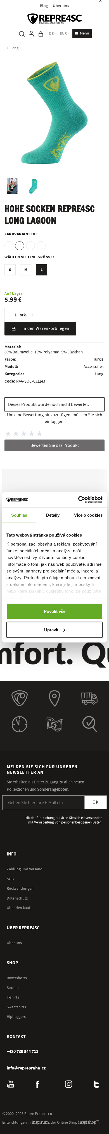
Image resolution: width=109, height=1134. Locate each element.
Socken (13, 987)
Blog (44, 5)
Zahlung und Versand (24, 868)
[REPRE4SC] (54, 18)
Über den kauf (18, 907)
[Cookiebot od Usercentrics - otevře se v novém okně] (78, 499)
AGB (10, 878)
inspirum (40, 1121)
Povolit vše (54, 611)
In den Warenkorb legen (45, 328)
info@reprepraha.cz (26, 1067)
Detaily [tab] (53, 515)
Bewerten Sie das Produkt (54, 445)
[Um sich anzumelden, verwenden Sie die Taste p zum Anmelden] (31, 34)
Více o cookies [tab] (88, 515)
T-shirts (13, 997)
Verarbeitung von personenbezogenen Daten (67, 822)
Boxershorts (17, 977)
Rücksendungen (20, 888)
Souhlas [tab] (19, 515)
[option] (8, 245)
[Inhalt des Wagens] (41, 33)
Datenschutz (17, 897)
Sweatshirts (16, 1006)
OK (96, 802)
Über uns (61, 5)
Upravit (51, 629)
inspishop (88, 1121)
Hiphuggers (16, 1016)
